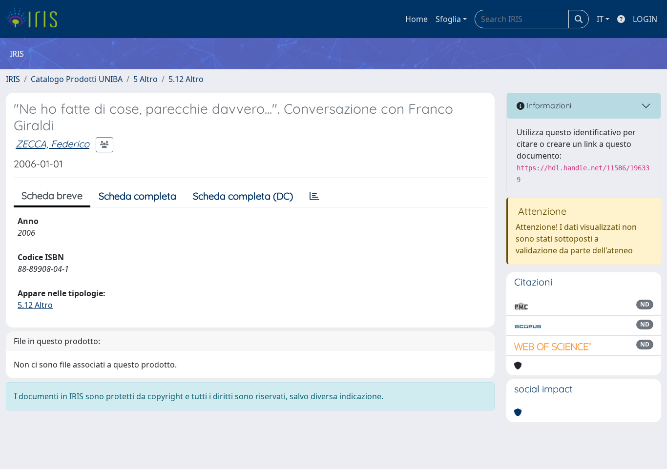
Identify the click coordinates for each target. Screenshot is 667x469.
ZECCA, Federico (52, 144)
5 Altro (145, 79)
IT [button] (600, 19)
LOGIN (645, 19)
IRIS (13, 79)
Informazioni (547, 105)
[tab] (314, 196)
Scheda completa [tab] (137, 196)
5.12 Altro (186, 79)
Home (416, 19)
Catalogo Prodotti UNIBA (77, 79)
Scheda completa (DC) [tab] (243, 196)
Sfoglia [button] (448, 19)
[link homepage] (35, 19)
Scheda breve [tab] (52, 195)
